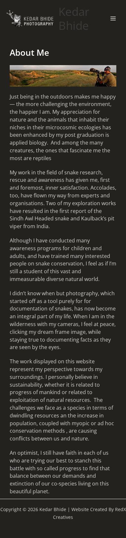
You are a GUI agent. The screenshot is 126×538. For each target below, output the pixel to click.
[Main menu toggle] (113, 18)
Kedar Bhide (73, 18)
